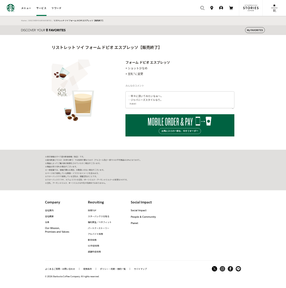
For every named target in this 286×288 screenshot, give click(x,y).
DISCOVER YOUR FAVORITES (39, 20)
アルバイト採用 (95, 233)
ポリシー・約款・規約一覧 (113, 268)
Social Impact (138, 210)
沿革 (47, 222)
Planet (134, 223)
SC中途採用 (93, 245)
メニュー (26, 8)
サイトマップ (140, 268)
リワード (56, 8)
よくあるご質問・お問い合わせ (60, 268)
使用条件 (87, 268)
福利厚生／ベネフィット (100, 222)
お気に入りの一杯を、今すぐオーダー (180, 131)
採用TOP (92, 210)
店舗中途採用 (94, 251)
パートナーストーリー (98, 228)
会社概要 (49, 216)
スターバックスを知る (98, 216)
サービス (41, 8)
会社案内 (49, 210)
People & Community (143, 217)
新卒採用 (92, 239)
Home (23, 20)
